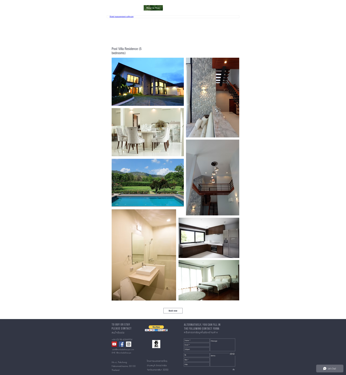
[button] (156, 328)
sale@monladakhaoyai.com (123, 349)
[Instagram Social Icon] (128, 344)
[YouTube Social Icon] (114, 344)
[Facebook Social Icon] (121, 344)
